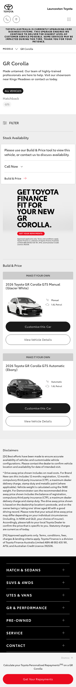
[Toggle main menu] (68, 19)
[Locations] (16, 19)
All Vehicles (13, 91)
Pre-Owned (18, 620)
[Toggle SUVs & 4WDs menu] (63, 582)
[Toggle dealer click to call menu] (7, 19)
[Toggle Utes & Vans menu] (63, 595)
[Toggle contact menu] (63, 620)
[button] (15, 178)
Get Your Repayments (38, 679)
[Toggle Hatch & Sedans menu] (63, 570)
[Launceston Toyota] (8, 8)
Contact (15, 645)
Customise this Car (38, 326)
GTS (7, 104)
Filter (14, 122)
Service (14, 632)
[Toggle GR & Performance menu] (63, 608)
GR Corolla (18, 49)
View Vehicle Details (38, 339)
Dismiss (65, 657)
